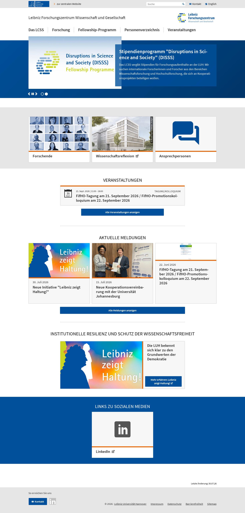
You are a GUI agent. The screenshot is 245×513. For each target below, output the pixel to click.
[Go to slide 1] (46, 94)
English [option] (212, 4)
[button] (29, 93)
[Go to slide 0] (42, 94)
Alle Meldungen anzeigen (122, 310)
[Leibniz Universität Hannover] (38, 4)
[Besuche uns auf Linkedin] (52, 501)
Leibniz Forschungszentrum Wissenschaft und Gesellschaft (76, 18)
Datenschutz (175, 504)
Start (183, 4)
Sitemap (211, 504)
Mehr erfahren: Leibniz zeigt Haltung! (163, 381)
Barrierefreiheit (194, 504)
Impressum (157, 504)
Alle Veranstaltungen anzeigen (122, 212)
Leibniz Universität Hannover (130, 504)
